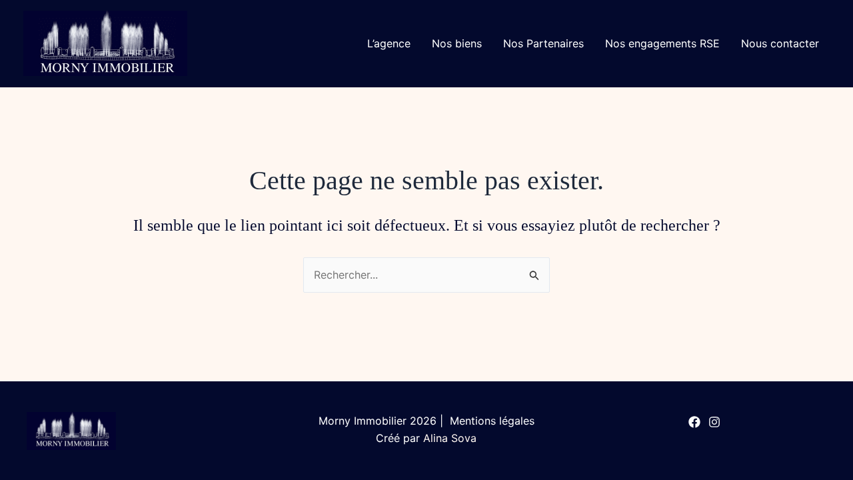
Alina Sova (449, 438)
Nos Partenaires (543, 43)
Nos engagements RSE (662, 43)
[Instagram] (714, 422)
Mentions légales (490, 420)
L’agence (389, 43)
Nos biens (457, 43)
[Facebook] (694, 422)
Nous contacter (780, 43)
